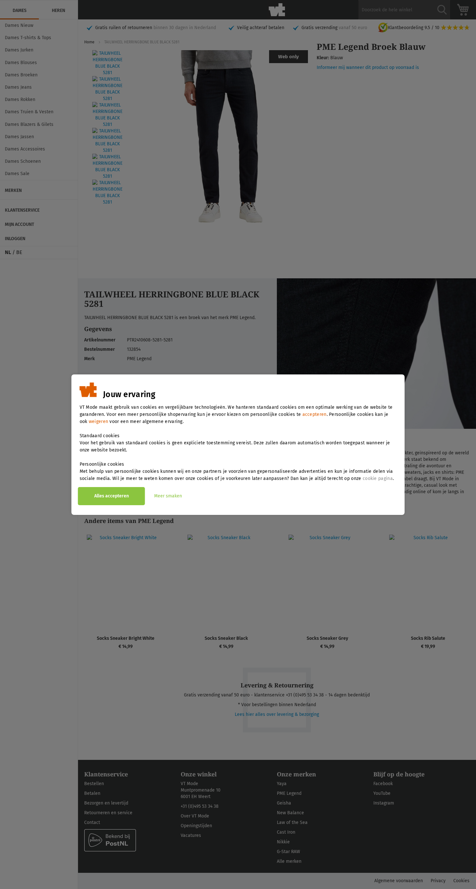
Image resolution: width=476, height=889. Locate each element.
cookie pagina (378, 478)
